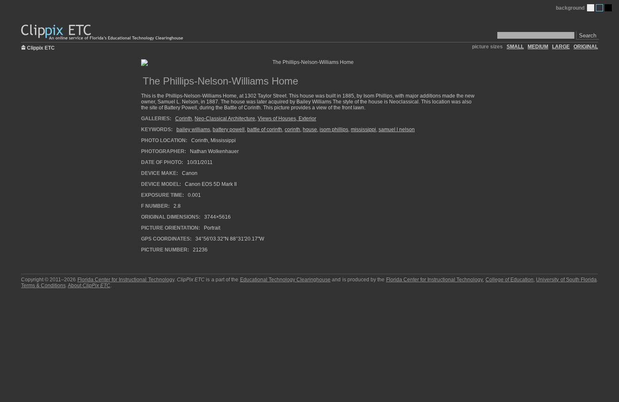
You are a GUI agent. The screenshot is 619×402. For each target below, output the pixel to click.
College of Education (510, 280)
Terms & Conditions (43, 285)
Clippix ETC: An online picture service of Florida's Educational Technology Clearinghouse (103, 32)
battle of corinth (264, 129)
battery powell (229, 129)
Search (587, 35)
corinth (292, 129)
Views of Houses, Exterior (287, 119)
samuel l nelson (397, 129)
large (561, 47)
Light (590, 7)
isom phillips (334, 129)
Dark (608, 7)
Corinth (183, 119)
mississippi (363, 129)
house (310, 129)
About (89, 285)
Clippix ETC (41, 47)
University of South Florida (566, 280)
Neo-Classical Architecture (225, 119)
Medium (599, 7)
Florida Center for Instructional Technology (125, 280)
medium (538, 47)
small (515, 47)
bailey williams (193, 129)
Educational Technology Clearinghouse (285, 280)
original (586, 47)
